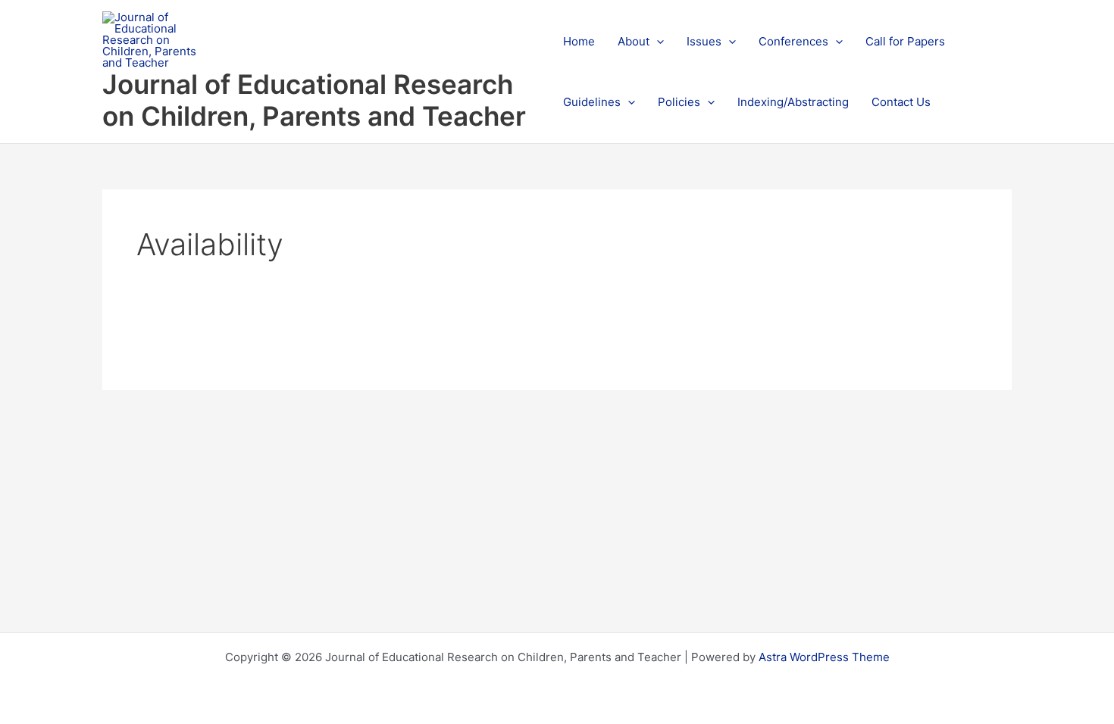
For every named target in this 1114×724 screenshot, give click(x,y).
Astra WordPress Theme (824, 657)
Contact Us (901, 102)
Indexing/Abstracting (793, 102)
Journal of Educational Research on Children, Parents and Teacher (314, 100)
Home (579, 41)
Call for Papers (905, 41)
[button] (656, 41)
